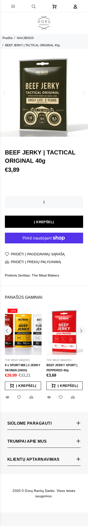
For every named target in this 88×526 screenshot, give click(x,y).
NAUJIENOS (25, 38)
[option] (44, 93)
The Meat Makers (45, 275)
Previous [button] (4, 92)
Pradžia (7, 38)
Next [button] (83, 92)
